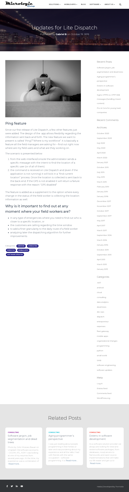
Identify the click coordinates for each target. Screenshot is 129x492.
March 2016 (102, 240)
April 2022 (101, 153)
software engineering (106, 365)
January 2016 (102, 245)
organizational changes (107, 341)
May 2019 (101, 177)
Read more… (14, 464)
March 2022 (102, 157)
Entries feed (102, 388)
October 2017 (103, 211)
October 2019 (103, 167)
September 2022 (104, 138)
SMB (99, 360)
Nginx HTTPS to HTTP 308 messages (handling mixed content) (108, 99)
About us (109, 4)
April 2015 (101, 259)
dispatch (11, 250)
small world (102, 355)
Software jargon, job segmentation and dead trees (22, 439)
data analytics (102, 302)
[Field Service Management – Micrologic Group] (20, 4)
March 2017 (102, 230)
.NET (99, 283)
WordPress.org (103, 398)
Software (95, 4)
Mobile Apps (70, 4)
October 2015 (103, 250)
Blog (83, 4)
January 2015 (102, 269)
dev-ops (100, 312)
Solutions (54, 4)
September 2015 (104, 255)
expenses (101, 326)
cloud (99, 292)
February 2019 (103, 187)
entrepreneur (103, 321)
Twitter (12, 486)
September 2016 (104, 235)
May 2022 (101, 148)
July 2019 (101, 172)
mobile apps (23, 250)
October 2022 (103, 133)
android (21, 246)
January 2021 (102, 162)
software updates (15, 254)
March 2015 (102, 264)
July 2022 (101, 143)
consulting (32, 246)
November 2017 (104, 206)
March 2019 (102, 182)
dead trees (101, 307)
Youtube (21, 486)
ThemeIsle (119, 487)
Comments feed (104, 393)
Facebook (7, 486)
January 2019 (102, 191)
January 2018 (102, 196)
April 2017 (101, 225)
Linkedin (17, 486)
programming (103, 346)
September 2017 (104, 216)
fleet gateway (103, 331)
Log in (100, 383)
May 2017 (101, 220)
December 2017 (104, 201)
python (100, 350)
